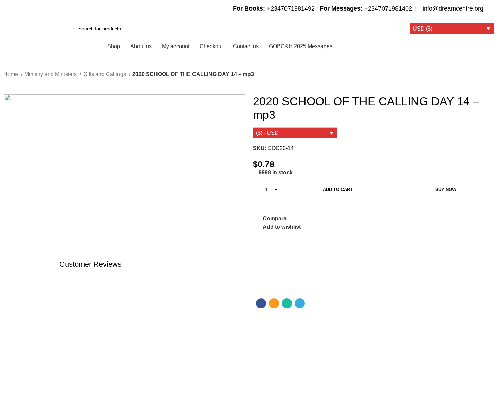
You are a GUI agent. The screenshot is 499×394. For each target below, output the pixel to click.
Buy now (445, 189)
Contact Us (75, 348)
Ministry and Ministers (51, 74)
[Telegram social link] (300, 303)
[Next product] (20, 83)
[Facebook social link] (261, 303)
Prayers (133, 348)
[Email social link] (274, 303)
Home (11, 74)
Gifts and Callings (105, 74)
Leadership (137, 337)
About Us (72, 337)
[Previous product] (6, 83)
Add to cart (338, 189)
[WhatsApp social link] (287, 303)
